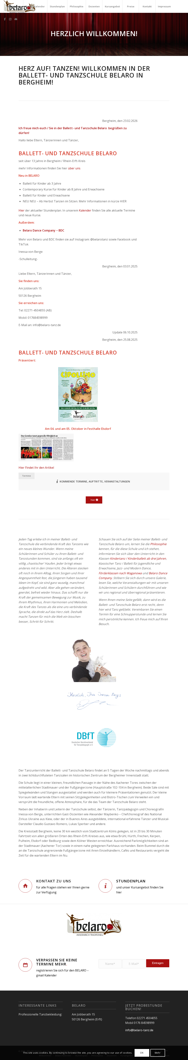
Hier (21, 210)
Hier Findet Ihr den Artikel (36, 468)
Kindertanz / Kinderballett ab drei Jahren (138, 558)
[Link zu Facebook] (5, 19)
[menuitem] (13, 6)
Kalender (85, 210)
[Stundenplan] (105, 886)
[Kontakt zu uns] (25, 886)
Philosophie (158, 544)
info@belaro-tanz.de (139, 1030)
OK (141, 1052)
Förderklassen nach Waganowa (120, 573)
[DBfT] (94, 738)
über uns (74, 168)
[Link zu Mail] (16, 19)
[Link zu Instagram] (10, 19)
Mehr (157, 1052)
